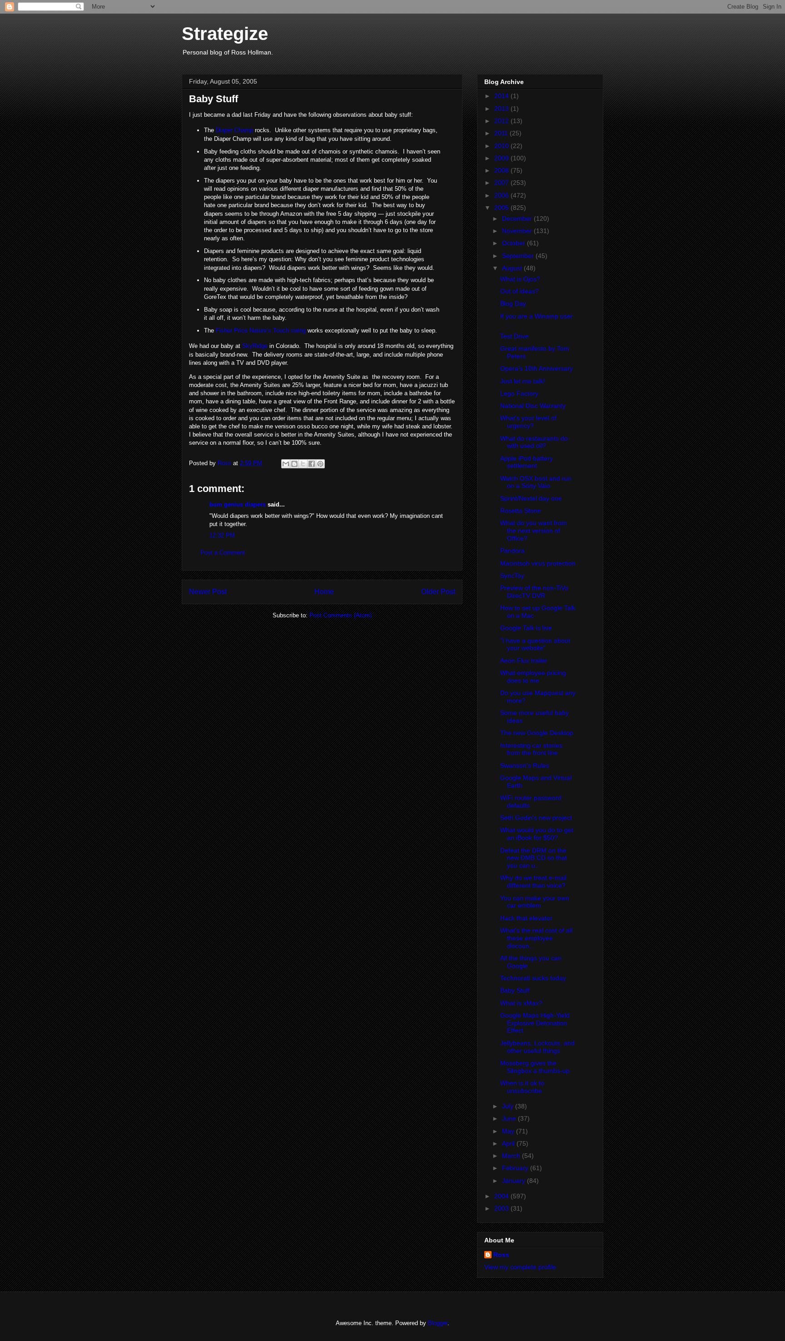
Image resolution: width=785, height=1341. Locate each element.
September (519, 255)
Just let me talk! (522, 381)
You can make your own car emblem (534, 901)
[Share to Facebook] (311, 463)
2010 (502, 145)
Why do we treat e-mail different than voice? (533, 881)
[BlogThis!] (294, 463)
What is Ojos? (520, 279)
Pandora (512, 550)
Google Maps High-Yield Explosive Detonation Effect (535, 1023)
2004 (502, 1196)
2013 (502, 108)
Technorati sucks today (533, 978)
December (518, 218)
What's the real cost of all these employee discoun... (536, 938)
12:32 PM (222, 535)
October (514, 243)
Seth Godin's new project (536, 817)
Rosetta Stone (520, 510)
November (518, 230)
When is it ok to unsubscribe (522, 1086)
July (508, 1106)
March (512, 1155)
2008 (502, 170)
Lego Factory (519, 393)
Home (324, 592)
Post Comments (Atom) (340, 615)
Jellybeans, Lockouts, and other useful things (537, 1046)
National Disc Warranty (533, 405)
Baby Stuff (515, 990)
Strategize (225, 34)
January (514, 1180)
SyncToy (512, 575)
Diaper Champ (234, 130)
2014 (502, 95)
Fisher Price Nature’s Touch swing (261, 330)
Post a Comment (222, 552)
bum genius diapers (237, 504)
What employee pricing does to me (533, 676)
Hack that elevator (526, 918)
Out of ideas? (519, 291)
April (509, 1143)
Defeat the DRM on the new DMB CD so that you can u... (533, 858)
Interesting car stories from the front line (531, 749)
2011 (502, 133)
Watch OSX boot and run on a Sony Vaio (535, 482)
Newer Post (208, 592)
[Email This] (285, 463)
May (509, 1131)
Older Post (438, 592)
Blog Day (513, 303)
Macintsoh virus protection (538, 563)
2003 (502, 1208)
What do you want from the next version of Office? (533, 530)
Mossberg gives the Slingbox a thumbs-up (535, 1066)
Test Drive (514, 336)
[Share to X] (303, 463)
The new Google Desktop (536, 732)
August (513, 268)
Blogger (437, 1323)
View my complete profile (520, 1267)
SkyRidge (255, 346)
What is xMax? (521, 1003)
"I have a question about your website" (535, 644)
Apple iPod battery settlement (526, 462)
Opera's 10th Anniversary (536, 368)
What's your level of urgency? (528, 421)
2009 (502, 158)
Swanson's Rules (524, 765)
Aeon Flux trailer (523, 660)
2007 (502, 182)
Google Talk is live (526, 627)
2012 (502, 120)
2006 (502, 195)
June (510, 1118)
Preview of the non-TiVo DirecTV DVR (534, 591)
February (516, 1168)
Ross (501, 1254)
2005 (502, 207)
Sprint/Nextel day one (531, 498)
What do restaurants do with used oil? (534, 442)
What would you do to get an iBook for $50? (536, 833)
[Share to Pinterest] (320, 463)
